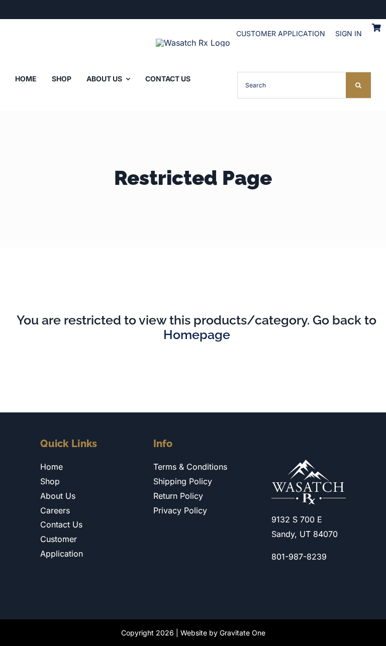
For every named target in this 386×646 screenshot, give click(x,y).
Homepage (196, 334)
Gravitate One (242, 632)
